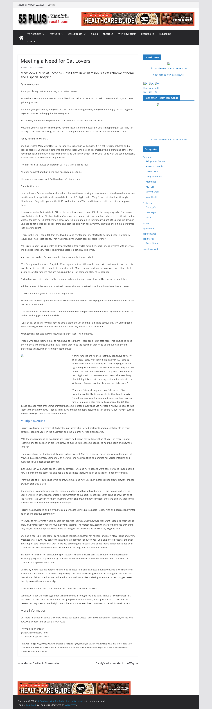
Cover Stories (153, 242)
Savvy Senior (152, 191)
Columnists (75, 34)
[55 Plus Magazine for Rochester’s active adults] (21, 37)
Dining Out (151, 207)
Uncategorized (150, 249)
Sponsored (148, 228)
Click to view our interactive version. (168, 139)
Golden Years (153, 171)
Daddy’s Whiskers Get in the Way (115, 663)
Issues (94, 34)
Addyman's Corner (155, 161)
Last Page (151, 212)
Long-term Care (154, 176)
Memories (151, 181)
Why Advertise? (127, 34)
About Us (108, 34)
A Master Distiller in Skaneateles (40, 663)
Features (55, 34)
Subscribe (165, 34)
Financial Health (154, 166)
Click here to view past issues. (168, 74)
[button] (43, 34)
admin (40, 67)
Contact (32, 41)
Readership (147, 34)
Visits (148, 217)
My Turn (150, 186)
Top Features (149, 233)
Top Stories (34, 34)
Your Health (152, 197)
